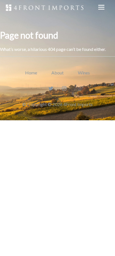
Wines (84, 72)
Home (31, 72)
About (57, 72)
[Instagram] (64, 88)
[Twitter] (50, 88)
